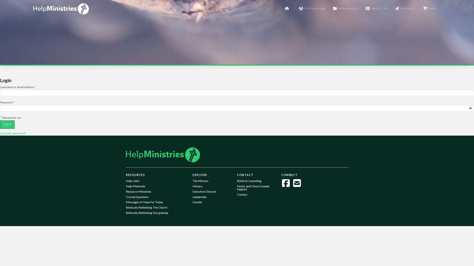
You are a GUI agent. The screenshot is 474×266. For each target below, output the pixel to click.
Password (13, 102)
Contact (245, 175)
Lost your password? (13, 133)
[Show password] (470, 108)
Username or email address (23, 87)
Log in (7, 124)
